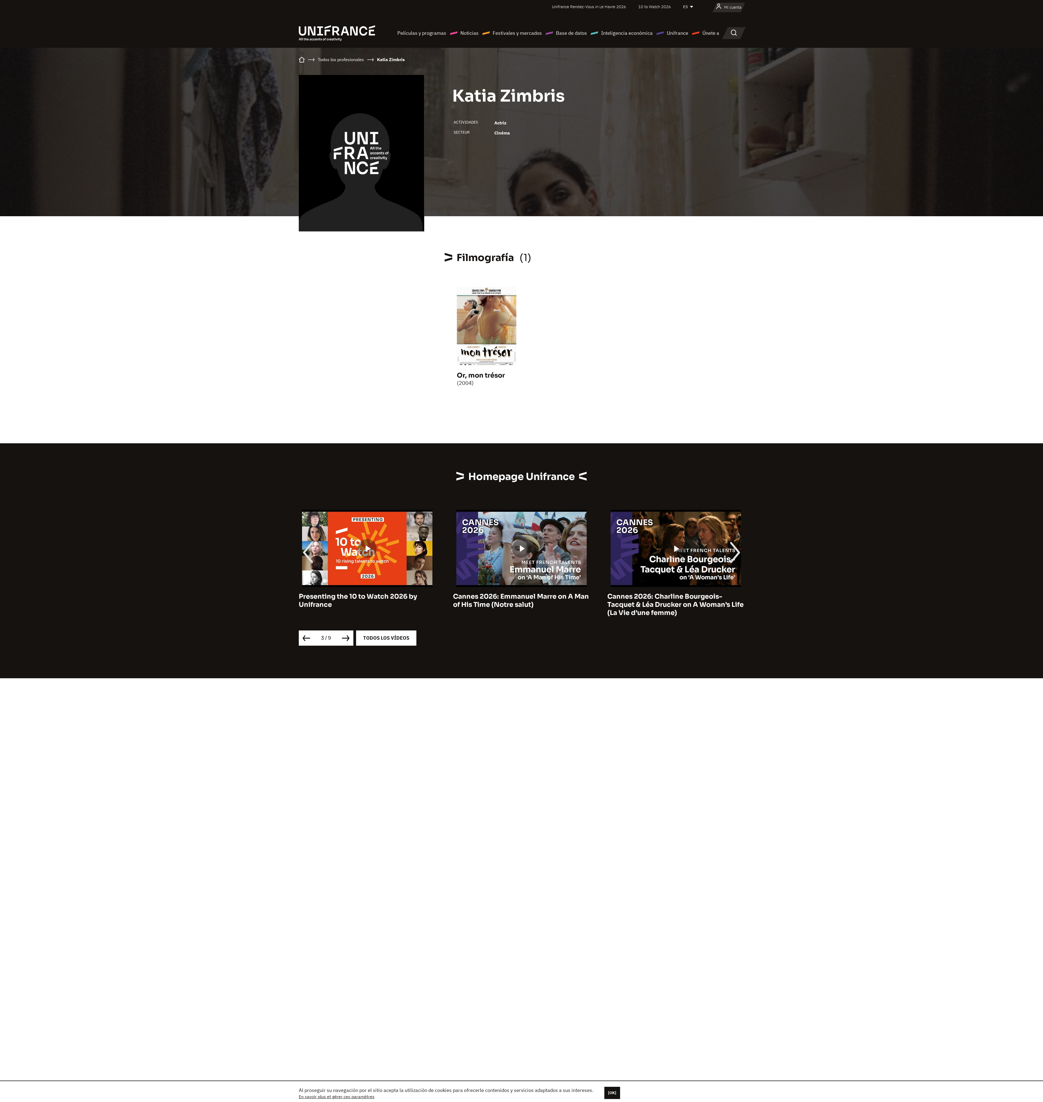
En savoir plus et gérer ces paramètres (337, 1096)
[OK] (612, 1092)
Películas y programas (421, 33)
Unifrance (677, 33)
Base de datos (571, 33)
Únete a (710, 33)
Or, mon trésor (481, 375)
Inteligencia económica (627, 33)
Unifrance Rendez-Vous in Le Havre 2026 (589, 6)
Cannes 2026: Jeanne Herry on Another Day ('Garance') (672, 600)
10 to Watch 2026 (654, 6)
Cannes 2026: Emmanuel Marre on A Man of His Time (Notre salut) (367, 600)
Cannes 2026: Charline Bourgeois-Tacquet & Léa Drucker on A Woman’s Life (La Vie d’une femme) (521, 604)
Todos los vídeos (386, 638)
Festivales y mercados (517, 33)
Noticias (469, 33)
